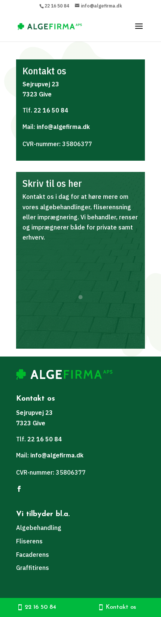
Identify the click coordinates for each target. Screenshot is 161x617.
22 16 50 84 (57, 6)
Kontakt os (121, 607)
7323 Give (37, 94)
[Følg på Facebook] (19, 489)
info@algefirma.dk (63, 126)
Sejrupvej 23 (40, 84)
